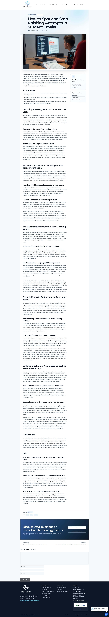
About (63, 4)
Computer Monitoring (46, 593)
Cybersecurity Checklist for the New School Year (35, 544)
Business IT (43, 4)
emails (27, 514)
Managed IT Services (46, 587)
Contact (75, 4)
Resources (68, 4)
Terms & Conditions (85, 614)
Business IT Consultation (76, 527)
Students (36, 514)
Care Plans (59, 589)
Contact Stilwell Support (76, 87)
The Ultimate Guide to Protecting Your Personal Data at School (70, 544)
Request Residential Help (62, 591)
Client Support (82, 4)
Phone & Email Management (48, 591)
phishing (31, 514)
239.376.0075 (76, 587)
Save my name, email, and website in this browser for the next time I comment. (40, 576)
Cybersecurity (40, 14)
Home (37, 4)
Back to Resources (32, 14)
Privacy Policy (77, 614)
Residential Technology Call (77, 531)
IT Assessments (45, 595)
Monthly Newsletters (46, 597)
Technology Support (61, 587)
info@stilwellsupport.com (78, 589)
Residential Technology (53, 4)
